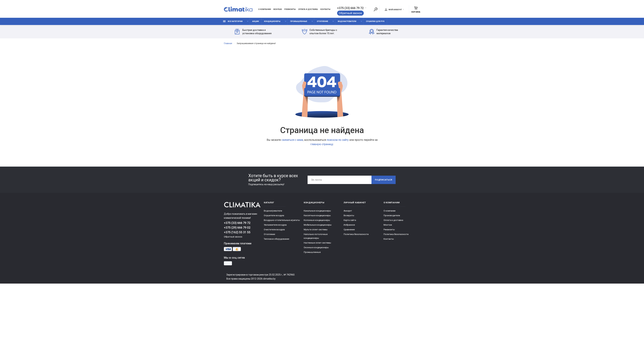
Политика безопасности (356, 234)
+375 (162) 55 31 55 (237, 232)
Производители (392, 215)
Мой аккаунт (395, 10)
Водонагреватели (347, 21)
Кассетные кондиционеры (317, 215)
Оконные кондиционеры (316, 247)
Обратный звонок (350, 13)
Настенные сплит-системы (317, 243)
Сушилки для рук (375, 21)
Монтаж (277, 9)
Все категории (235, 21)
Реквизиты (290, 9)
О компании (264, 9)
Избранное (349, 225)
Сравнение (349, 229)
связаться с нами (292, 139)
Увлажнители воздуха (275, 225)
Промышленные (298, 21)
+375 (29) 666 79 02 (237, 227)
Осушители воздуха (274, 215)
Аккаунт (348, 210)
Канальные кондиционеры (317, 210)
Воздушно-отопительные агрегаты (282, 220)
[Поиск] (375, 9)
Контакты (325, 9)
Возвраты (349, 215)
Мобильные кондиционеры (318, 225)
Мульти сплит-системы (316, 229)
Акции (255, 21)
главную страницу (321, 144)
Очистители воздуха (274, 229)
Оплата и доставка (308, 9)
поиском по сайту (338, 139)
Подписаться (383, 180)
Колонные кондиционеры (317, 220)
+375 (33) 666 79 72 (350, 8)
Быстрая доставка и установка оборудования (257, 32)
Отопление (322, 21)
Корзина (415, 12)
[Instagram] (228, 263)
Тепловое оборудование (276, 239)
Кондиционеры (272, 21)
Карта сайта (350, 220)
